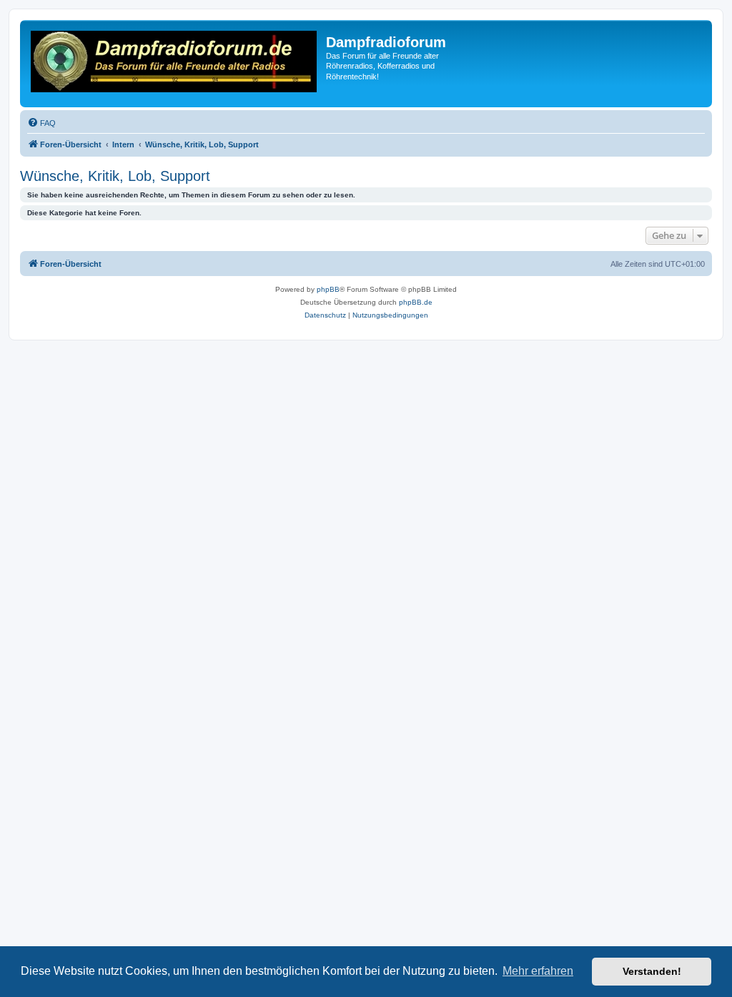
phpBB (328, 289)
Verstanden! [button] (652, 971)
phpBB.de (415, 302)
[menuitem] (41, 123)
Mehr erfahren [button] (538, 971)
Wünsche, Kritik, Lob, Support (115, 176)
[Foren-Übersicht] (175, 64)
